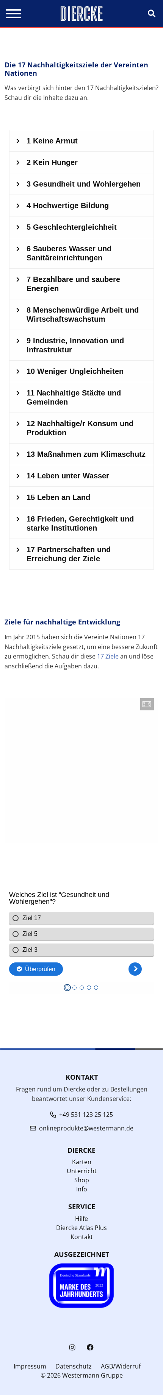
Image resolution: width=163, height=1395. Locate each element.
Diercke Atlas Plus (81, 1228)
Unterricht (82, 1171)
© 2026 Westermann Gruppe (82, 1375)
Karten (81, 1162)
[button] (147, 704)
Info (81, 1189)
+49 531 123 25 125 (86, 1114)
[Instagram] (72, 1347)
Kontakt (82, 1237)
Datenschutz (73, 1366)
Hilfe (81, 1218)
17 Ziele (108, 656)
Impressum (30, 1366)
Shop (81, 1180)
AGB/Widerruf (121, 1366)
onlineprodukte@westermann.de (86, 1128)
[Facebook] (90, 1347)
